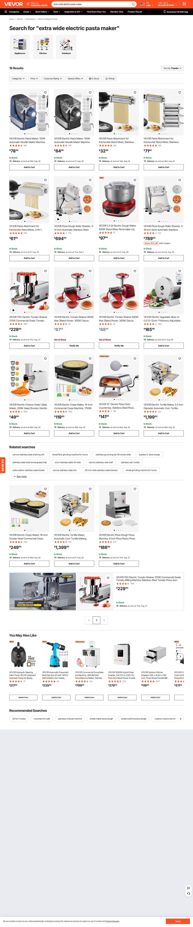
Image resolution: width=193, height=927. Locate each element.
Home (11, 19)
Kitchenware (30, 19)
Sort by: (167, 68)
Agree (178, 921)
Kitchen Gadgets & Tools (47, 19)
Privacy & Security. (113, 921)
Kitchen (20, 19)
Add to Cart (29, 167)
